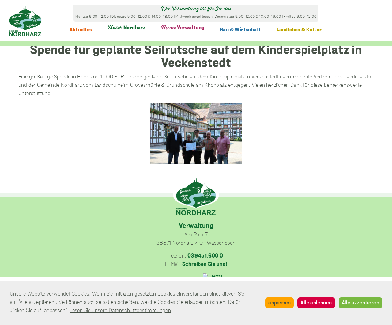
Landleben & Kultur (299, 29)
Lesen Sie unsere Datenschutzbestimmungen (120, 311)
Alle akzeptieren (360, 303)
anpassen (279, 303)
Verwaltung (182, 27)
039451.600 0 (205, 256)
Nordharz (126, 27)
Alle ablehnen (316, 303)
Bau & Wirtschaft (240, 29)
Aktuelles (81, 29)
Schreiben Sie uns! (204, 264)
